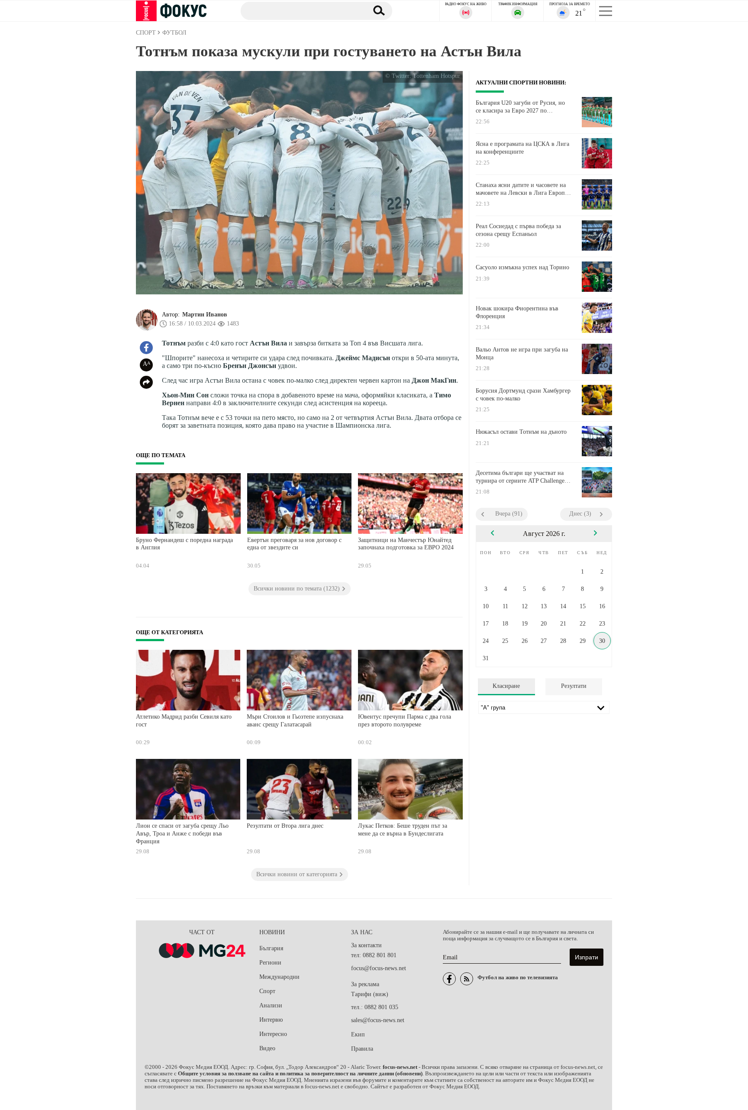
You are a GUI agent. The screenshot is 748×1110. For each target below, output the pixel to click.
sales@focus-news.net (377, 1020)
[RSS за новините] (466, 978)
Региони (270, 962)
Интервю (271, 1019)
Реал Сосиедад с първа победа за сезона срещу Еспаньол (518, 230)
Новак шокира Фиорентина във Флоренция (517, 312)
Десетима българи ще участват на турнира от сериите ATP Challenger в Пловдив (521, 477)
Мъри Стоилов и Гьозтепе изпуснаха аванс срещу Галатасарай (295, 720)
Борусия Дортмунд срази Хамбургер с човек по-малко (523, 394)
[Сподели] (146, 382)
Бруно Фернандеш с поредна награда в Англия (184, 544)
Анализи (270, 1005)
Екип (358, 1034)
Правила (362, 1048)
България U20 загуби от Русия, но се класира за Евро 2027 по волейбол (520, 107)
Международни (279, 977)
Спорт (267, 991)
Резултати (574, 686)
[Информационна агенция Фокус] (449, 978)
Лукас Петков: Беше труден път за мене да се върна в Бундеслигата (402, 830)
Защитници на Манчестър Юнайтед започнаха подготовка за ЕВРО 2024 (406, 544)
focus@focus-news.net (378, 968)
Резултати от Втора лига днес (285, 826)
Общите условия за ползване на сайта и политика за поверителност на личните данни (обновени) (300, 1074)
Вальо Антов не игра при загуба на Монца (522, 353)
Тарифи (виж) (369, 994)
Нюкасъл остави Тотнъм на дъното (521, 432)
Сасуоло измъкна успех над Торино (522, 267)
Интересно (273, 1034)
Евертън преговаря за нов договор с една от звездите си (294, 544)
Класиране (506, 686)
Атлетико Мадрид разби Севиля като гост (184, 720)
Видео (267, 1048)
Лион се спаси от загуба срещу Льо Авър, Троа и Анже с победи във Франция (182, 833)
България (271, 948)
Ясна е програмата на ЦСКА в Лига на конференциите (522, 148)
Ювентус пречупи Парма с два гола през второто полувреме (404, 720)
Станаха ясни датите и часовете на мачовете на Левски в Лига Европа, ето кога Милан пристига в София (522, 189)
